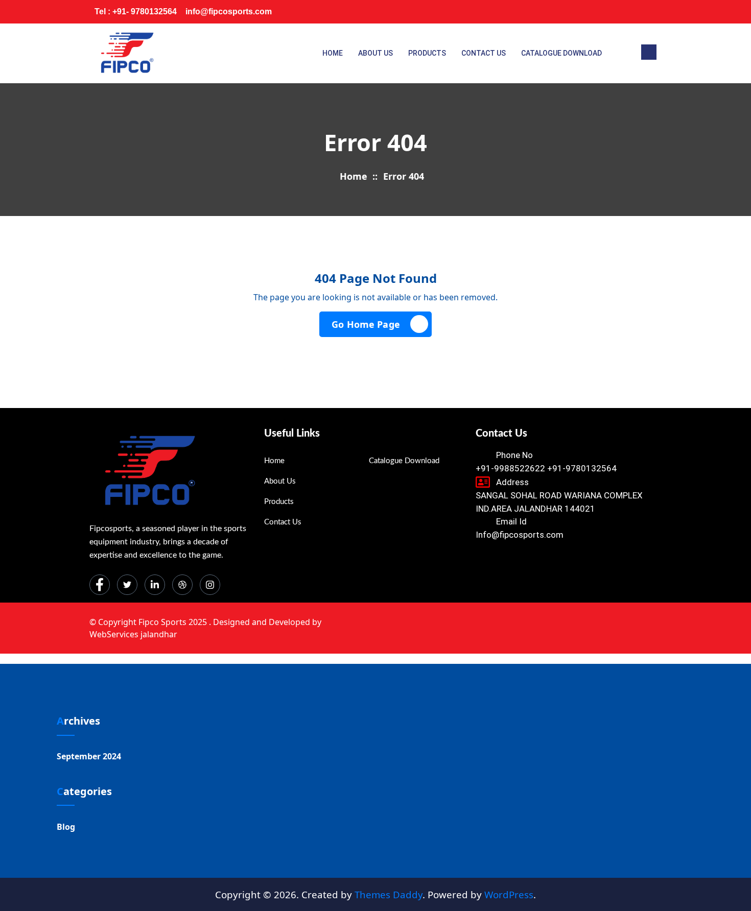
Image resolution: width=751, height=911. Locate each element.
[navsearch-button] (648, 52)
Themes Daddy (389, 894)
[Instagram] (648, 11)
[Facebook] (566, 11)
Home (332, 53)
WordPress (508, 894)
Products (427, 53)
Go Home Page (366, 324)
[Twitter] (587, 11)
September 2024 (89, 756)
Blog (66, 826)
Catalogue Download (561, 53)
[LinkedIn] (607, 11)
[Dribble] (628, 11)
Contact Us (483, 53)
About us (375, 53)
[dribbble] (182, 584)
